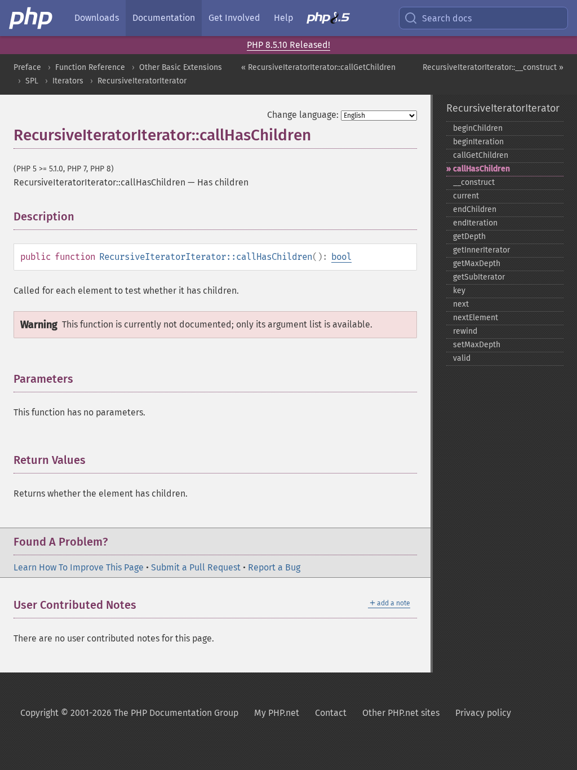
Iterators (67, 81)
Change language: (303, 114)
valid (462, 358)
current (466, 196)
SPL (31, 81)
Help (283, 17)
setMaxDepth (476, 344)
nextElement (475, 317)
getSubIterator (479, 277)
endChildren (474, 209)
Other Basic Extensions (180, 67)
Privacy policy (483, 712)
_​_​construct (474, 182)
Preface (27, 67)
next (461, 304)
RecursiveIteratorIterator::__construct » (493, 67)
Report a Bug (274, 567)
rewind (465, 331)
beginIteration (478, 142)
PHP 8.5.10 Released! (288, 44)
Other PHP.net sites (401, 712)
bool (341, 256)
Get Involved (234, 17)
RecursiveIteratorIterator (142, 81)
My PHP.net (276, 712)
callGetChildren (480, 155)
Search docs (447, 18)
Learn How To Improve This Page (79, 567)
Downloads (96, 17)
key (459, 290)
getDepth (469, 236)
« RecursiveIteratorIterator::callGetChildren (318, 67)
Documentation (163, 17)
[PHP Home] (31, 18)
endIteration (475, 223)
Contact (331, 712)
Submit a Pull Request (196, 567)
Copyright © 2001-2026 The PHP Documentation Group (129, 712)
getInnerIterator (481, 250)
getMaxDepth (476, 263)
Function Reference (90, 67)
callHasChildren (481, 169)
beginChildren (478, 128)
